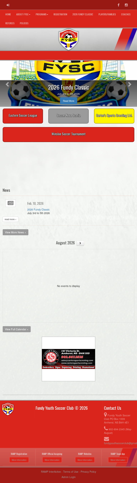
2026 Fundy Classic (82, 14)
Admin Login (69, 477)
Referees (9, 23)
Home (8, 14)
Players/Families (107, 14)
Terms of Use (70, 471)
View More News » (15, 232)
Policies (24, 23)
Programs (41, 14)
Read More (68, 100)
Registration (60, 14)
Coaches (125, 14)
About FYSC (22, 14)
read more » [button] (10, 219)
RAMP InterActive (51, 471)
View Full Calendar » (16, 329)
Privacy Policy (88, 471)
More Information (19, 459)
